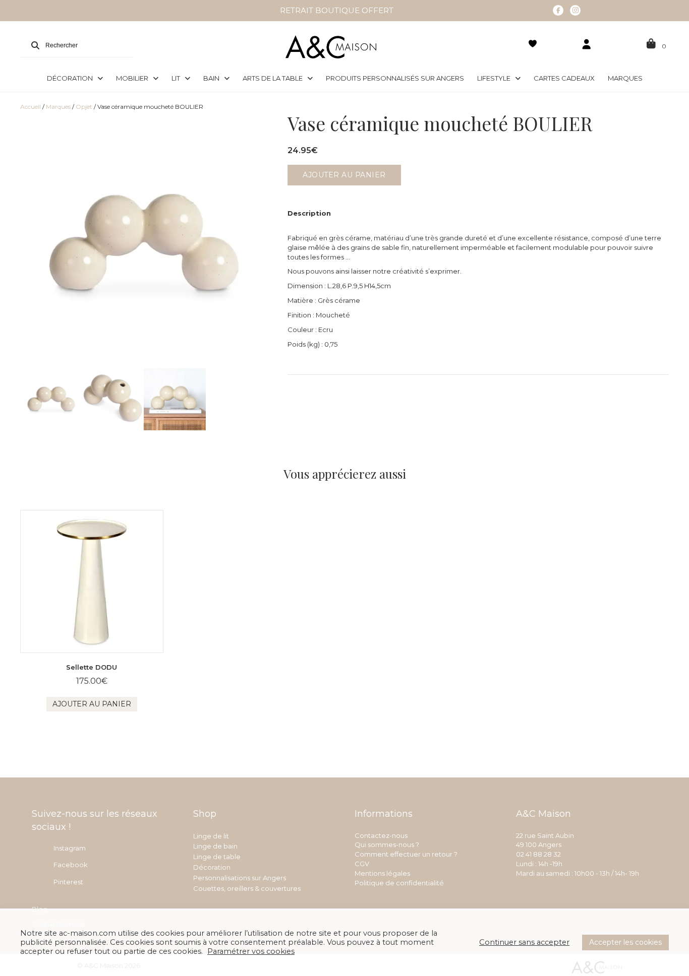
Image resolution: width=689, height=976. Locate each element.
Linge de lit (211, 836)
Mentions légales (382, 873)
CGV (362, 864)
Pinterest (68, 882)
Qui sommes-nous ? (387, 844)
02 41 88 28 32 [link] (538, 854)
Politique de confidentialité (399, 883)
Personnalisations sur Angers (239, 878)
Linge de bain (215, 846)
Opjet (84, 106)
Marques (58, 106)
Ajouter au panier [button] (91, 703)
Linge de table (217, 857)
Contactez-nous (381, 835)
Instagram (69, 848)
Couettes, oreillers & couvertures (247, 888)
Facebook (70, 865)
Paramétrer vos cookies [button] (251, 951)
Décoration (212, 867)
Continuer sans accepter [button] (524, 942)
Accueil (30, 106)
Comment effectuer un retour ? (406, 854)
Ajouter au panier (344, 174)
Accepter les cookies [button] (625, 942)
